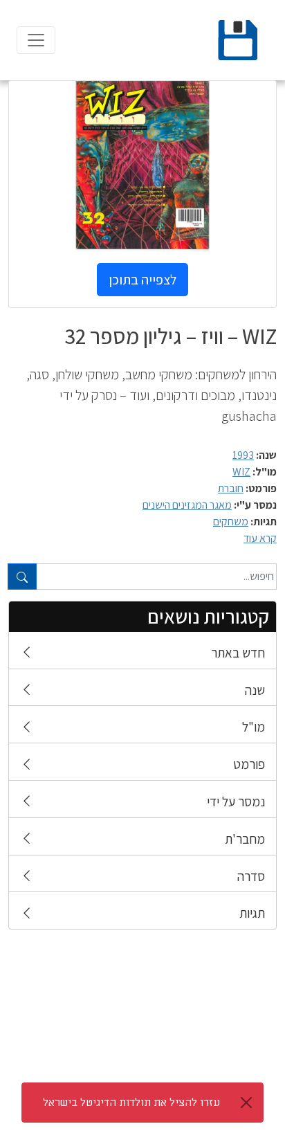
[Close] (246, 1102)
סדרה (251, 876)
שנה (255, 690)
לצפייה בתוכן (142, 280)
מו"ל (253, 727)
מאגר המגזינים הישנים (187, 505)
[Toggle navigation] (36, 40)
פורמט (249, 764)
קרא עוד (260, 538)
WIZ (241, 471)
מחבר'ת (245, 839)
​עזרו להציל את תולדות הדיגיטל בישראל (131, 1102)
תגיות (252, 913)
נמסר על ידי (236, 801)
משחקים (230, 521)
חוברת (230, 488)
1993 (243, 455)
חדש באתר (238, 653)
